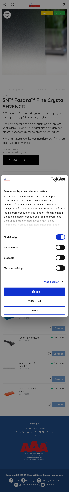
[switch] (60, 247)
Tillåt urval (34, 301)
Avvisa (34, 310)
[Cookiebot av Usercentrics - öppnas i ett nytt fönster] (50, 179)
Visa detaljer (51, 281)
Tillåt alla (34, 291)
